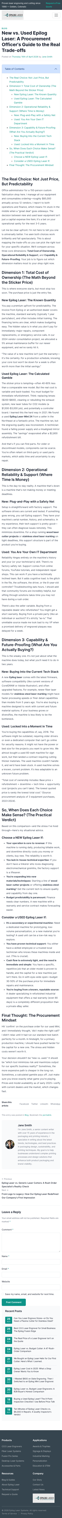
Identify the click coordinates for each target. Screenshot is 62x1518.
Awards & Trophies (41, 1446)
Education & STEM (41, 1465)
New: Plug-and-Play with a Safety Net (34, 115)
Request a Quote (10, 1494)
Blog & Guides (8, 1480)
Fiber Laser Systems (11, 1451)
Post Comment (13, 1302)
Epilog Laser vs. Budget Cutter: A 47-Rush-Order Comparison (34, 1349)
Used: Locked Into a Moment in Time (34, 144)
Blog (4, 28)
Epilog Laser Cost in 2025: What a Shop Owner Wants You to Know (32, 1370)
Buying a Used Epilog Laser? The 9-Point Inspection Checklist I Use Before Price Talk (34, 1400)
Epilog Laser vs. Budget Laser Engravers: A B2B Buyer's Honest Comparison (34, 1390)
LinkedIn (44, 1104)
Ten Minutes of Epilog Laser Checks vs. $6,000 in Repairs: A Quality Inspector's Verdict (32, 1412)
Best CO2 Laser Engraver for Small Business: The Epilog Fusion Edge (35, 1329)
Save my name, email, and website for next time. (29, 1294)
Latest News (39, 1489)
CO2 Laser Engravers (12, 1446)
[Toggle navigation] (56, 15)
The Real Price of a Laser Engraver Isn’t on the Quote (34, 1339)
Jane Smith (47, 56)
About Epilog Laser (10, 1484)
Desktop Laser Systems (13, 1461)
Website (6, 1281)
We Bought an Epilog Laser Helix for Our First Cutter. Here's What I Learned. (35, 1359)
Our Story (37, 1480)
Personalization (40, 1461)
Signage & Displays (42, 1451)
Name (5, 1256)
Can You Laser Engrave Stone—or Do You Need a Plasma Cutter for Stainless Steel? (33, 1319)
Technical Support (10, 1489)
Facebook (24, 1104)
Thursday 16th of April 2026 (25, 56)
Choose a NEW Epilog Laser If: (30, 156)
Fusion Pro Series (10, 1456)
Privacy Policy (27, 1513)
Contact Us (38, 1484)
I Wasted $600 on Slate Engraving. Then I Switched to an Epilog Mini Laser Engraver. (34, 1380)
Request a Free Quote (53, 5)
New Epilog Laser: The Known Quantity (35, 94)
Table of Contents (14, 68)
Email (4, 1268)
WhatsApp (55, 1104)
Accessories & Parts (11, 1465)
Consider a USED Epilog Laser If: (32, 161)
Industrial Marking (41, 1456)
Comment (7, 1229)
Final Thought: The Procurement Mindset (31, 165)
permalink (47, 1115)
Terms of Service (9, 1513)
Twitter (34, 1104)
